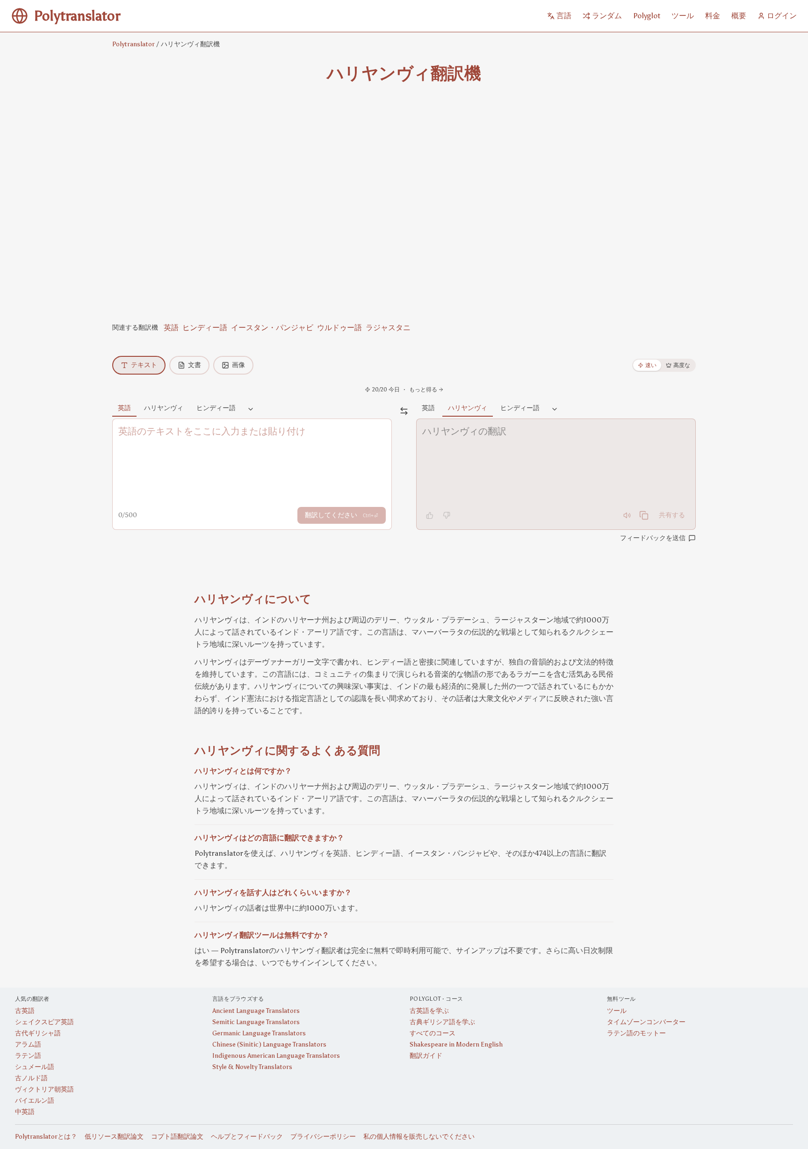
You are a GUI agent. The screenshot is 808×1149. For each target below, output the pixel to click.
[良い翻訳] (429, 515)
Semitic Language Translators (256, 1022)
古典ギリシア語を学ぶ (442, 1022)
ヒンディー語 (204, 327)
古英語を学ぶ (429, 1011)
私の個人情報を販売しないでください (419, 1137)
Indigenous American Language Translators (276, 1056)
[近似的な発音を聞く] (627, 515)
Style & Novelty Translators (252, 1067)
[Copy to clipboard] (643, 515)
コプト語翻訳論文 (177, 1137)
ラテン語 (28, 1056)
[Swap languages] (404, 411)
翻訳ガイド (426, 1056)
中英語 (25, 1112)
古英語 (25, 1011)
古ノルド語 (31, 1078)
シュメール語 (34, 1067)
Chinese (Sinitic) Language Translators (269, 1044)
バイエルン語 (34, 1101)
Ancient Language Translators (256, 1011)
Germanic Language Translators (259, 1033)
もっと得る (423, 389)
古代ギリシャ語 (38, 1033)
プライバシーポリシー (323, 1137)
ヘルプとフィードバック (247, 1137)
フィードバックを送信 (652, 538)
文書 (194, 365)
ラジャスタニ (388, 327)
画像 (238, 365)
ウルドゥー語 (339, 327)
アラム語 (28, 1044)
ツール (617, 1011)
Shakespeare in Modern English (456, 1044)
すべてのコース (432, 1033)
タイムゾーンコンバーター (646, 1022)
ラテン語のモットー (636, 1033)
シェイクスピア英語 (44, 1022)
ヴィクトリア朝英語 (44, 1089)
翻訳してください (341, 515)
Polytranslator (133, 44)
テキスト (144, 365)
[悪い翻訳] (446, 515)
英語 (171, 327)
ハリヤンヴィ (163, 408)
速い (650, 365)
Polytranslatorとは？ (46, 1137)
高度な (681, 365)
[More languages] (250, 410)
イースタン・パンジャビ (272, 327)
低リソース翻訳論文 (114, 1137)
